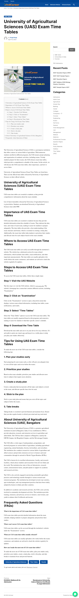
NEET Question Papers (60, 79)
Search (55, 47)
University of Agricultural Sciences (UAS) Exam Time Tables (23, 103)
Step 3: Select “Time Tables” (16, 117)
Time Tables (10, 8)
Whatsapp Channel (31, 567)
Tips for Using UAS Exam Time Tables (17, 121)
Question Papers (58, 142)
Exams (55, 120)
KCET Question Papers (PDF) (62, 73)
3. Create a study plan (14, 129)
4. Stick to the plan (14, 131)
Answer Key (56, 104)
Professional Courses (59, 139)
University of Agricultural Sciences (15, 562)
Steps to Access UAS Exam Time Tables (17, 110)
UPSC (55, 153)
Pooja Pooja (13, 37)
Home (46, 4)
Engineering (56, 118)
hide (26, 99)
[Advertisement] (27, 53)
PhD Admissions (58, 63)
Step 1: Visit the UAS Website (17, 112)
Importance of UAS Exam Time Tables (17, 105)
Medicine (55, 137)
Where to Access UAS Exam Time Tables (17, 107)
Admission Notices (55, 4)
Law (54, 130)
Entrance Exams (66, 4)
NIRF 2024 (58, 55)
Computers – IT (57, 113)
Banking (55, 106)
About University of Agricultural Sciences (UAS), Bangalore (23, 136)
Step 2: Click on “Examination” (17, 114)
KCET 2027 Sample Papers (61, 76)
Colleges (55, 111)
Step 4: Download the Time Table (18, 119)
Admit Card (56, 99)
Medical (55, 134)
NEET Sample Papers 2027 (61, 87)
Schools (6, 1)
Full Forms (56, 123)
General (55, 125)
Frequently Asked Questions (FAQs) (16, 138)
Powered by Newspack (69, 595)
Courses (57, 59)
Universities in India (60, 57)
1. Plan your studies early (15, 124)
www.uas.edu (39, 286)
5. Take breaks (12, 133)
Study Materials (57, 146)
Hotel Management (58, 127)
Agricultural (56, 102)
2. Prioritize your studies (15, 126)
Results (12, 1)
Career (55, 109)
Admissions (56, 97)
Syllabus (55, 149)
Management (57, 132)
